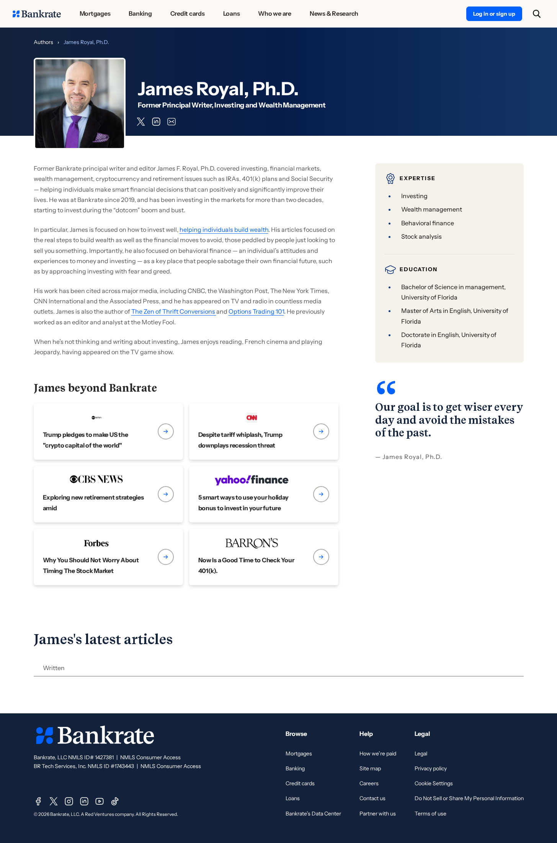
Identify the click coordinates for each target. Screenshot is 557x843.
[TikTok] (114, 801)
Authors (43, 42)
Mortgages (299, 753)
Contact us (372, 798)
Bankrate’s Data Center (313, 813)
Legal (421, 753)
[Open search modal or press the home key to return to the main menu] (536, 13)
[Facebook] (38, 801)
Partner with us (377, 813)
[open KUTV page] (108, 494)
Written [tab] (54, 668)
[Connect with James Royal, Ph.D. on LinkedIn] (156, 121)
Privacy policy (431, 768)
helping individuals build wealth (224, 229)
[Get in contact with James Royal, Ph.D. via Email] (171, 121)
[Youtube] (99, 801)
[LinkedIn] (84, 801)
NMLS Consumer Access (150, 757)
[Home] (36, 14)
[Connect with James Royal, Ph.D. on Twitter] (141, 121)
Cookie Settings (434, 783)
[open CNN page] (263, 431)
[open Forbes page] (108, 557)
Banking (295, 768)
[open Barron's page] (263, 557)
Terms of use (430, 813)
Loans (293, 798)
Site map (370, 768)
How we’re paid (377, 753)
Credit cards (300, 783)
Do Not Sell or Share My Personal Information (469, 798)
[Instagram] (69, 801)
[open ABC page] (108, 431)
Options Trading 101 (256, 311)
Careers (369, 783)
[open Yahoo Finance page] (263, 494)
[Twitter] (53, 801)
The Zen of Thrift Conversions (173, 311)
